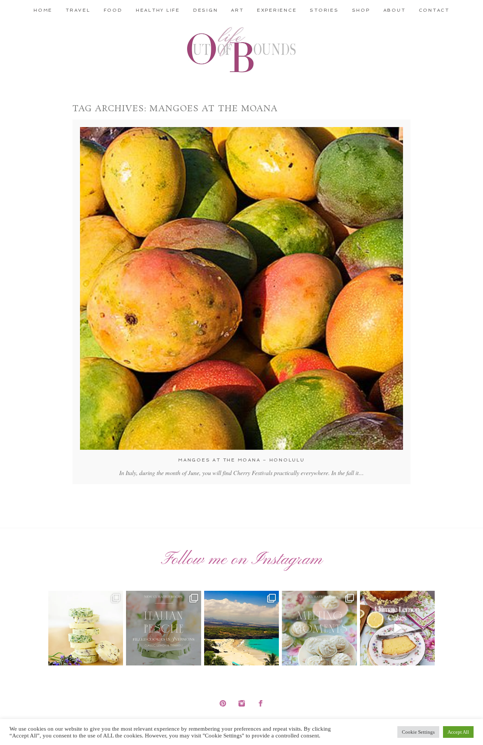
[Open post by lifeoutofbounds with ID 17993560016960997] (397, 628)
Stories (324, 10)
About (394, 10)
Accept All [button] (458, 732)
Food (113, 10)
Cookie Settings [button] (418, 732)
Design (205, 10)
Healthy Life (158, 10)
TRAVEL (78, 10)
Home (43, 10)
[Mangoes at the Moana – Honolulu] (241, 288)
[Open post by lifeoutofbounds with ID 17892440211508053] (319, 628)
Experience (277, 10)
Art (237, 10)
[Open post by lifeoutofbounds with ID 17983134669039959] (163, 628)
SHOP (361, 10)
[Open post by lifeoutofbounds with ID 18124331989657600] (241, 628)
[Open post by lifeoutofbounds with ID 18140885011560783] (85, 628)
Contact (434, 10)
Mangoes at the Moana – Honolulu (241, 460)
